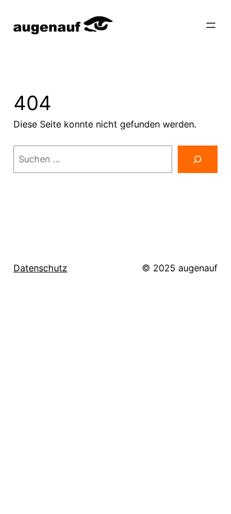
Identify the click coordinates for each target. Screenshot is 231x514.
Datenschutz (40, 268)
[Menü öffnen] (211, 25)
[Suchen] (198, 159)
